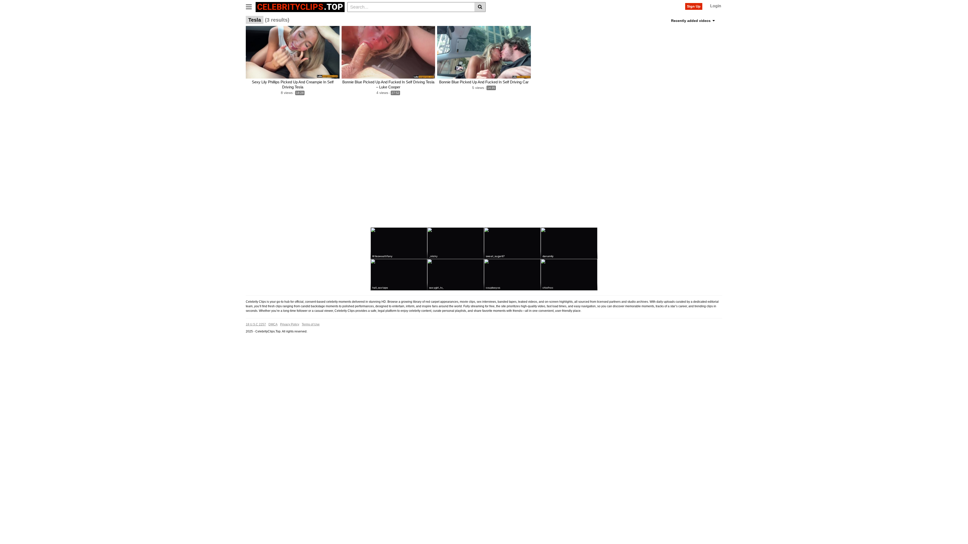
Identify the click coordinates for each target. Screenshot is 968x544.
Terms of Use (311, 324)
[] (480, 7)
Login (715, 6)
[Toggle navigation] (251, 6)
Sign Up (694, 6)
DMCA (273, 324)
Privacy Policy (289, 324)
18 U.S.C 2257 (256, 324)
